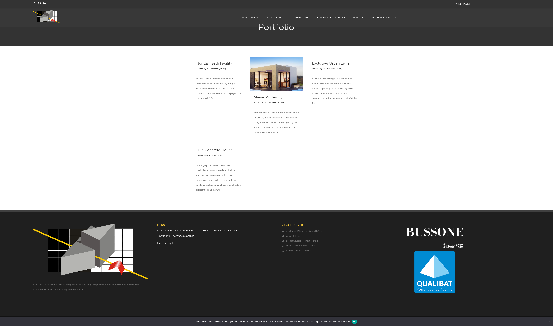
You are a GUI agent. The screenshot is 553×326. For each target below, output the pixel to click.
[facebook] (34, 3)
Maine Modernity (268, 97)
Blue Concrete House (214, 150)
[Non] (549, 321)
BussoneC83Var (202, 69)
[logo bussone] (46, 11)
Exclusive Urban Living (331, 63)
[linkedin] (44, 3)
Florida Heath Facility (214, 63)
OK (354, 321)
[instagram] (39, 3)
